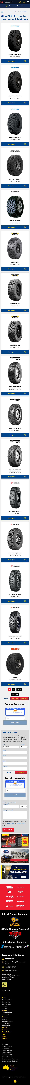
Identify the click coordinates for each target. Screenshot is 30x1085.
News (4, 1036)
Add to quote (11, 61)
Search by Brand (6, 1004)
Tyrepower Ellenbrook (16, 6)
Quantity (22, 744)
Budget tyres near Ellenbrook (10, 1059)
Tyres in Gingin (6, 1048)
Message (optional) (7, 810)
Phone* (4, 755)
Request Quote (8, 829)
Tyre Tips (4, 1008)
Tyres (3, 998)
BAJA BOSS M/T (15, 262)
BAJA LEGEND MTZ (15, 345)
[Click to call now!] (20, 2)
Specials (4, 1027)
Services (4, 1017)
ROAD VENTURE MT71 (15, 470)
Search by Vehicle (7, 1000)
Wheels (4, 1010)
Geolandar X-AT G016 (15, 636)
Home (4, 12)
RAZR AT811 (15, 677)
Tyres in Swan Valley (7, 1055)
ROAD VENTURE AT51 (15, 387)
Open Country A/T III (15, 54)
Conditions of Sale (21, 1077)
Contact (4, 1030)
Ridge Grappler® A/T (15, 179)
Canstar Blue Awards (7, 1057)
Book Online (6, 1032)
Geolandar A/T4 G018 (15, 553)
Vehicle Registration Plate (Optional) (9, 803)
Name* (4, 750)
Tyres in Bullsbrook (7, 1046)
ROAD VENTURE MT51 (15, 428)
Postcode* (5, 766)
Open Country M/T (15, 137)
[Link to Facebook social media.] (15, 1081)
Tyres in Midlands (7, 1053)
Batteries (4, 1019)
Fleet (3, 1034)
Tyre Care (4, 1006)
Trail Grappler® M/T (15, 220)
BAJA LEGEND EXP (15, 303)
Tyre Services (5, 1023)
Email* (4, 761)
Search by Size (6, 1002)
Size (3, 744)
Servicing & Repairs (7, 1021)
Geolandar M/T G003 (15, 594)
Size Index (5, 1044)
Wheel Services (6, 1025)
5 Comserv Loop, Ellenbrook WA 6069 (15, 963)
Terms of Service (21, 823)
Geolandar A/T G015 (15, 511)
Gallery (4, 1038)
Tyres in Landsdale (7, 1050)
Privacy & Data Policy (11, 1077)
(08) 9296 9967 (10, 967)
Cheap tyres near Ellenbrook (10, 1061)
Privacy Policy (10, 823)
